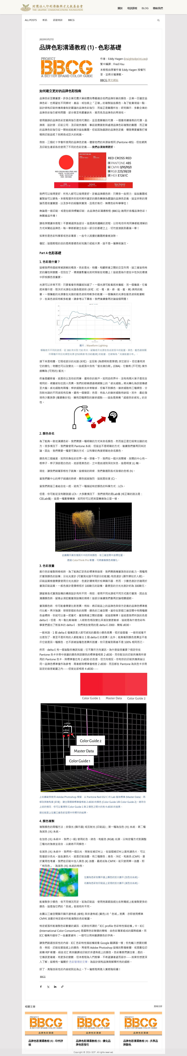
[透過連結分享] (62, 986)
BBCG (71, 20)
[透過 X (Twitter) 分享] (48, 986)
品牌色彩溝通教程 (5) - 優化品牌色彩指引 (93, 1042)
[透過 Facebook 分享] (40, 986)
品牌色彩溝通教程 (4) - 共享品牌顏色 (140, 1042)
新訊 (45, 20)
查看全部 (158, 1006)
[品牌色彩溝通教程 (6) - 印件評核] (46, 1023)
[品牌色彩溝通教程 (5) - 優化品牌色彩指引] (93, 1023)
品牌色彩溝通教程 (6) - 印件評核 (45, 1042)
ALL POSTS (31, 20)
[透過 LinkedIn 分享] (55, 986)
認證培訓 (57, 20)
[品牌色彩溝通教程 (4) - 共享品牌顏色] (141, 1023)
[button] (120, 8)
